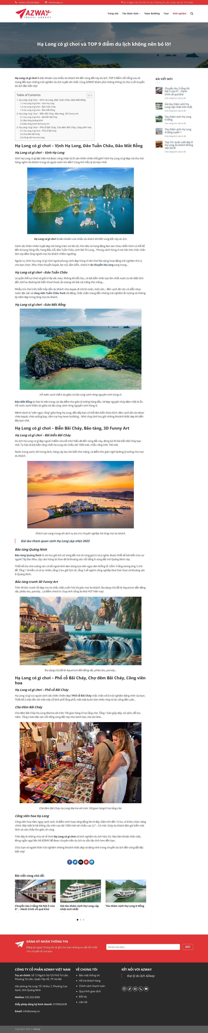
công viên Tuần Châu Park (49, 293)
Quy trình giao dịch (90, 991)
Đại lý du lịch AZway (141, 976)
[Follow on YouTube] (146, 988)
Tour (166, 13)
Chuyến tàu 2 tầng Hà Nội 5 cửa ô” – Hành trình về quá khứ (177, 91)
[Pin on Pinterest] (86, 862)
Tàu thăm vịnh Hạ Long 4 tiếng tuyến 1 (178, 131)
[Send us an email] (135, 988)
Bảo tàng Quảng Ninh (33, 120)
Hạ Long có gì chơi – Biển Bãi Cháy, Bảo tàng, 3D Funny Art (48, 113)
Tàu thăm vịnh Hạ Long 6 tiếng (178, 118)
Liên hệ (83, 1002)
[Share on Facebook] (69, 862)
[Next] (142, 893)
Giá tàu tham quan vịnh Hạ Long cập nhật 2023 (55, 541)
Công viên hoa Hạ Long (33, 137)
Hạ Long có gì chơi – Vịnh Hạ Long (38, 103)
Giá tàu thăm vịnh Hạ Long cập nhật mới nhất (178, 106)
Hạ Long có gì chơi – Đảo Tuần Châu (39, 106)
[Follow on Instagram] (124, 988)
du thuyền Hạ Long (101, 264)
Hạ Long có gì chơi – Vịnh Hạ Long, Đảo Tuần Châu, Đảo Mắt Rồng (52, 99)
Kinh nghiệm (180, 13)
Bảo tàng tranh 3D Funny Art (36, 123)
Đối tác (83, 996)
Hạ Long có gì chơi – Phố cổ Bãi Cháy (39, 130)
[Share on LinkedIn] (91, 862)
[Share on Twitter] (75, 862)
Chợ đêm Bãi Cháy (31, 134)
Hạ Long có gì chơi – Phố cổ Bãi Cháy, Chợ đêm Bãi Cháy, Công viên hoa (55, 127)
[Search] (191, 14)
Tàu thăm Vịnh (130, 13)
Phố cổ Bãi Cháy (82, 695)
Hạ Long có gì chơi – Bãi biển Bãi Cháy (40, 117)
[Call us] (140, 988)
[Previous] (19, 893)
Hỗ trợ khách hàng (89, 980)
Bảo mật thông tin (89, 975)
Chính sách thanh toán (92, 986)
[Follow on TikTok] (129, 988)
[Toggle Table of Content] (88, 95)
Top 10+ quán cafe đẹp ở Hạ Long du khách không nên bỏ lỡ (179, 145)
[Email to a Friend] (80, 862)
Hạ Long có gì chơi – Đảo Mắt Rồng (39, 110)
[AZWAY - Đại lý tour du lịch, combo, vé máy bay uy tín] (34, 13)
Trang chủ (113, 13)
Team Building (152, 13)
